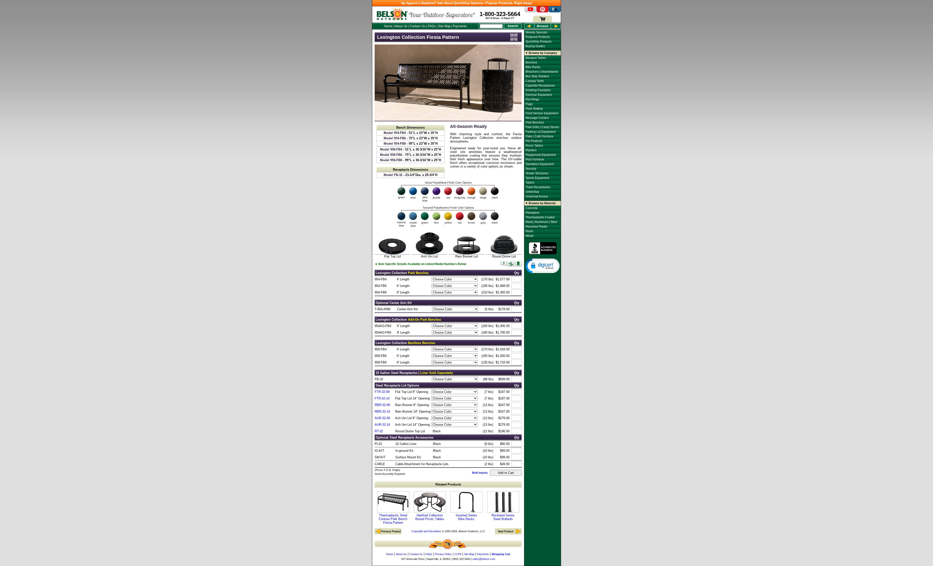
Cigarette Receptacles (540, 85)
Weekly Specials (536, 32)
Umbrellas (532, 192)
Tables (530, 182)
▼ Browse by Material (540, 203)
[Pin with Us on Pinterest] (542, 11)
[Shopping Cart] (542, 21)
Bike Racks (533, 67)
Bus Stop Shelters (537, 76)
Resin (529, 231)
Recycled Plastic (536, 226)
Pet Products (534, 141)
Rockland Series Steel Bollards (503, 517)
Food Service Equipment (542, 113)
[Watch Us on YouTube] (530, 11)
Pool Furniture (535, 159)
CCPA (457, 554)
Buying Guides (535, 46)
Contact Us (417, 26)
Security (531, 168)
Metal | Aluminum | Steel (541, 222)
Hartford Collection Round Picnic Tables (429, 517)
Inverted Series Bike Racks (466, 517)
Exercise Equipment (539, 95)
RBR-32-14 (382, 411)
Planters (531, 150)
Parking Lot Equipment (541, 131)
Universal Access (537, 196)
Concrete (532, 208)
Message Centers (537, 118)
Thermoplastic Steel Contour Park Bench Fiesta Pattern (393, 518)
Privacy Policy (443, 554)
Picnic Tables (534, 145)
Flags (529, 104)
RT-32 (379, 431)
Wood (529, 236)
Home (388, 26)
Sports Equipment (537, 178)
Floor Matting (534, 108)
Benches (531, 62)
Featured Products (538, 37)
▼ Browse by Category (541, 53)
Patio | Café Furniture (539, 136)
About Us (400, 26)
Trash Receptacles (538, 187)
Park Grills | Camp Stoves (542, 127)
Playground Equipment (541, 155)
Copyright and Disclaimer (426, 531)
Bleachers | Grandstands (542, 71)
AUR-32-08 (382, 418)
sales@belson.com (484, 558)
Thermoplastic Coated (540, 217)
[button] (543, 265)
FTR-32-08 (382, 392)
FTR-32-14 (382, 398)
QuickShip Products (539, 41)
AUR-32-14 (382, 424)
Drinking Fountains (538, 90)
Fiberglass (532, 212)
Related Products (448, 484)
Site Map (444, 26)
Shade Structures (537, 173)
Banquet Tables (536, 58)
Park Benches (535, 122)
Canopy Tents (535, 81)
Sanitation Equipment (540, 164)
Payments (460, 26)
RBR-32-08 (382, 405)
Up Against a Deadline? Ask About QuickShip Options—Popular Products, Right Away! (466, 3)
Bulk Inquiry (480, 472)
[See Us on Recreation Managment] (555, 11)
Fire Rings (532, 99)
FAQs (432, 26)
